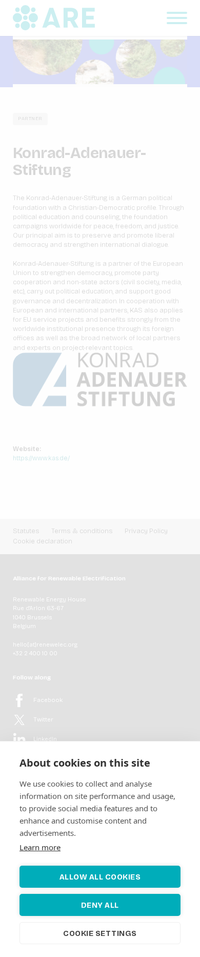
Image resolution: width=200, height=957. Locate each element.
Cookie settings (100, 933)
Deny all (100, 905)
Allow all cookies (100, 877)
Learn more (40, 847)
